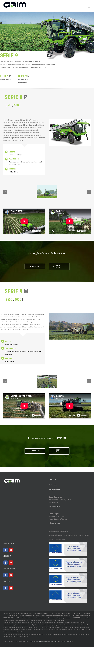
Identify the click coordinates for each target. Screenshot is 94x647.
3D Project (70, 641)
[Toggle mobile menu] (89, 8)
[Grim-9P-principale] (47, 191)
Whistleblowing (52, 641)
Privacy (31, 641)
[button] (5, 192)
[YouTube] (11, 550)
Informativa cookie (40, 641)
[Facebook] (5, 550)
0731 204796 (56, 506)
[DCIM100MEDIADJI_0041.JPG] (47, 381)
